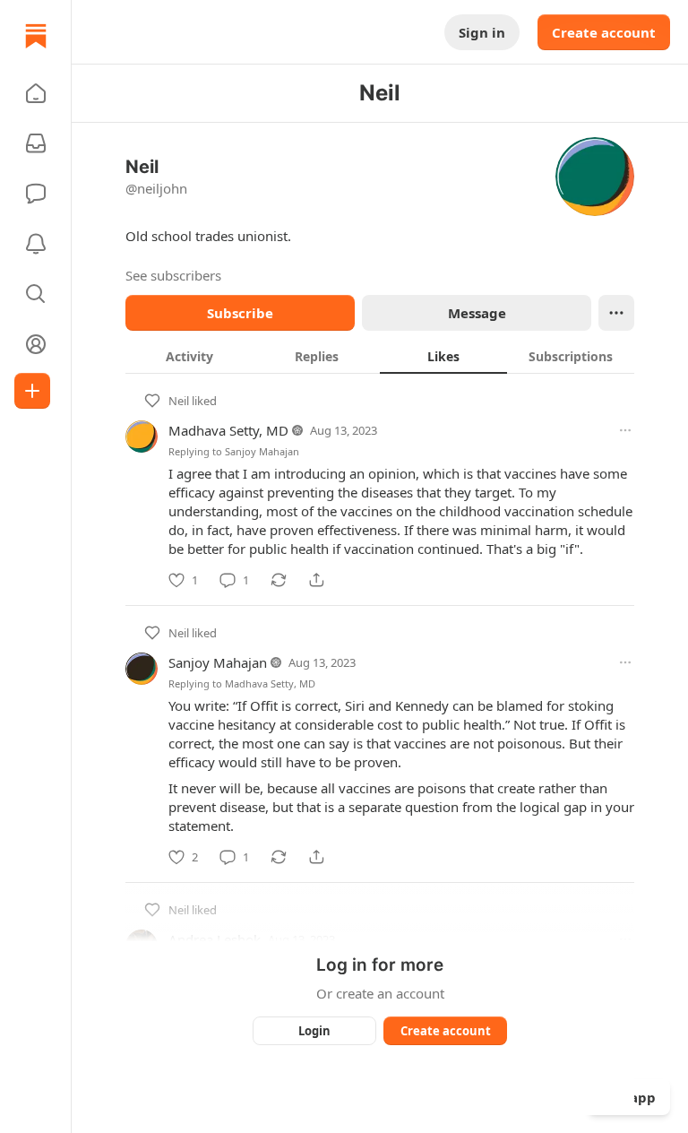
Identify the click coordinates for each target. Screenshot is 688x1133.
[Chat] (35, 193)
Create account (604, 32)
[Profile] (35, 344)
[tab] (189, 356)
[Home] (35, 35)
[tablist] (379, 356)
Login (314, 1031)
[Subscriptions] (35, 143)
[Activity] (35, 243)
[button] (35, 93)
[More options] (625, 430)
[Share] (316, 580)
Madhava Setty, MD (228, 430)
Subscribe (240, 313)
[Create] (32, 391)
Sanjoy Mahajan (262, 451)
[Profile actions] (616, 313)
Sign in (482, 32)
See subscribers (173, 275)
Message (477, 313)
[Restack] (278, 580)
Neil (178, 401)
